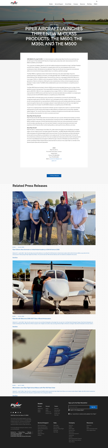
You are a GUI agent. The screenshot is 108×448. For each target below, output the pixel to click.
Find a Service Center (43, 427)
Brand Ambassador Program (75, 438)
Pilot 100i (56, 415)
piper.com (54, 160)
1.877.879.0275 (16, 429)
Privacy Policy (80, 410)
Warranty (40, 432)
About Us (71, 425)
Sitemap (29, 432)
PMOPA (39, 435)
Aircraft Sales (68, 4)
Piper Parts (40, 430)
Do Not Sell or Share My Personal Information (21, 436)
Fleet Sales (55, 425)
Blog (88, 427)
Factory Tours (72, 430)
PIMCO (95, 4)
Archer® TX (56, 411)
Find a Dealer (56, 427)
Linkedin (20, 412)
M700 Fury (40, 408)
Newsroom (71, 432)
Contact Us (13, 432)
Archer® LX (48, 411)
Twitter (13, 412)
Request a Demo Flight (58, 428)
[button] (54, 175)
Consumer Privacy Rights (16, 433)
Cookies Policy (28, 433)
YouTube (15, 412)
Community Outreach (74, 433)
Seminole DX (57, 410)
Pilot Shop (89, 4)
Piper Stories (72, 441)
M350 (39, 411)
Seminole (56, 408)
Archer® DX (57, 413)
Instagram (18, 412)
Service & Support (59, 4)
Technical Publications (43, 428)
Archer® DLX (48, 413)
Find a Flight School (91, 430)
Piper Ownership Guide (92, 428)
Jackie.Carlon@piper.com (56, 158)
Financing (55, 430)
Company (76, 4)
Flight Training (41, 433)
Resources (82, 4)
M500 (39, 410)
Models (51, 4)
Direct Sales (71, 428)
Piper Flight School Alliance (75, 440)
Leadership (71, 435)
